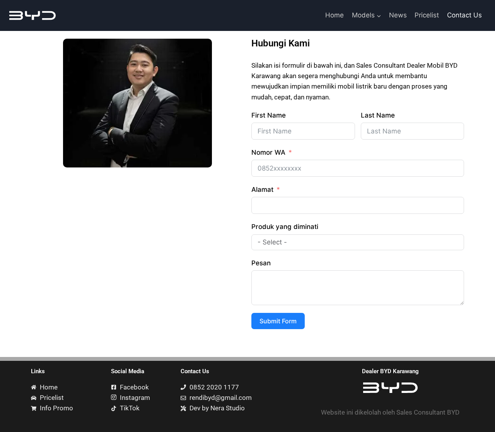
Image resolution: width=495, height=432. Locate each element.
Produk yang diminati (284, 227)
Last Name (378, 115)
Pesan (261, 263)
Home (334, 15)
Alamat (262, 189)
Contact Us (464, 15)
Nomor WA (268, 152)
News (398, 15)
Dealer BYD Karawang (390, 371)
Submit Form (278, 321)
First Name (268, 115)
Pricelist (427, 15)
